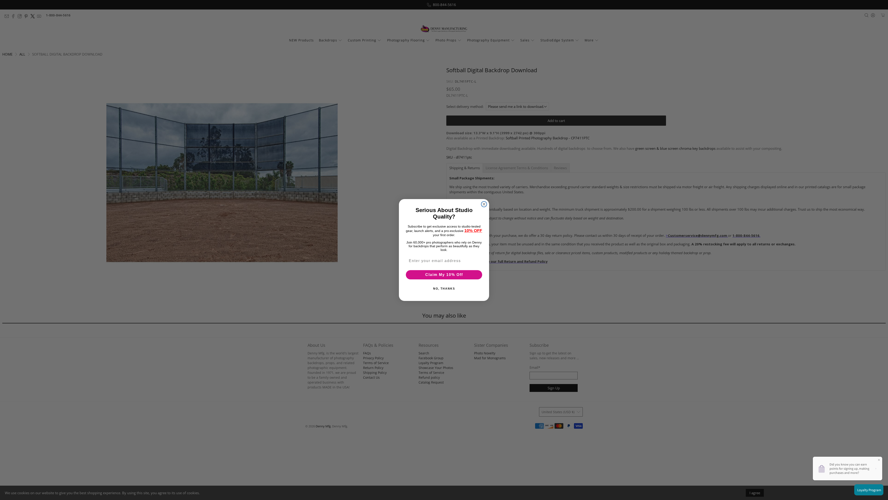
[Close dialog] (484, 204)
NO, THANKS (444, 288)
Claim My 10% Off (444, 275)
